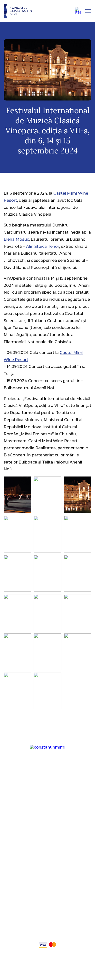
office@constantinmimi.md (47, 894)
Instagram (47, 834)
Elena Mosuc (16, 239)
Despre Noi (47, 784)
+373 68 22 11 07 (47, 887)
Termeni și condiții (47, 936)
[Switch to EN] (78, 11)
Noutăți (47, 801)
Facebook (47, 826)
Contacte (47, 809)
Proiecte (47, 793)
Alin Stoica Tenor (42, 246)
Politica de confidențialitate (47, 928)
